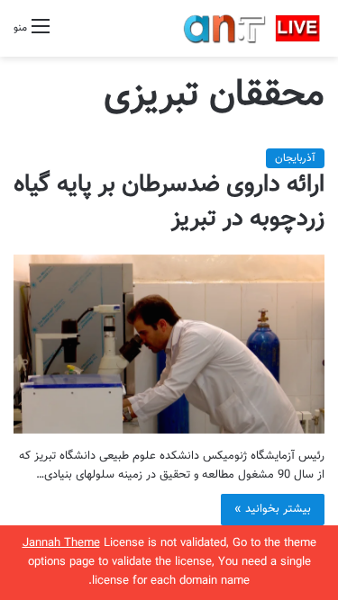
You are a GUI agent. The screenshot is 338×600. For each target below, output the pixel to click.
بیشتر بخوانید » (272, 509)
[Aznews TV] (252, 28)
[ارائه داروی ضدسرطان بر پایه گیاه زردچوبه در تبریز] (169, 344)
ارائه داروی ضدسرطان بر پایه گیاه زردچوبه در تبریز (169, 202)
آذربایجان (295, 158)
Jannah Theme (61, 543)
